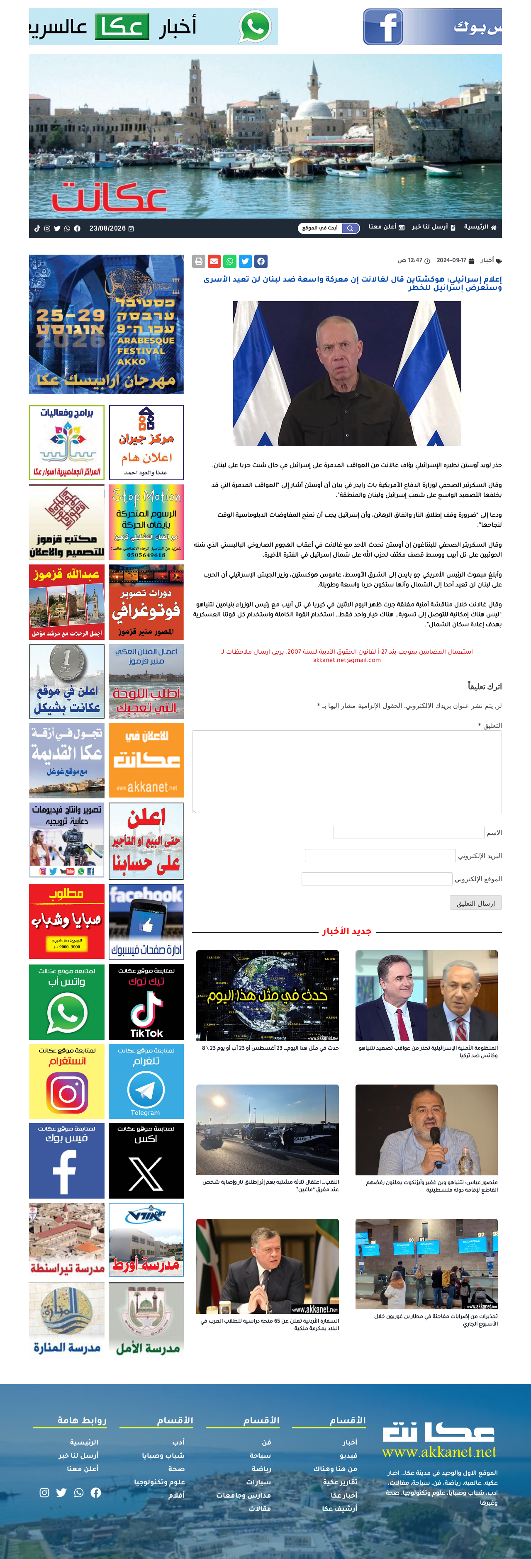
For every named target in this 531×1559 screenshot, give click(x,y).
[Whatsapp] (67, 228)
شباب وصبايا (163, 1456)
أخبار (350, 1443)
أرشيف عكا (340, 1509)
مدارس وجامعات (243, 1496)
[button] (261, 261)
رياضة (261, 1470)
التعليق (490, 725)
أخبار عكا (344, 1496)
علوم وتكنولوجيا (159, 1483)
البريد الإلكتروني (480, 855)
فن (266, 1443)
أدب (178, 1443)
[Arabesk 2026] (106, 391)
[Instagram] (47, 228)
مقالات (259, 1509)
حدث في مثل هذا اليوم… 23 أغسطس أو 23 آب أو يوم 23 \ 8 (270, 1049)
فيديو (349, 1456)
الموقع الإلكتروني (478, 879)
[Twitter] (57, 228)
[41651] (266, 43)
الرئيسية (84, 1443)
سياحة (260, 1456)
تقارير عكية (340, 1483)
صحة (176, 1470)
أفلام (176, 1496)
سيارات (258, 1483)
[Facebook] (77, 228)
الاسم (494, 832)
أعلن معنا (83, 1470)
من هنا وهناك (335, 1470)
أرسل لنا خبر (79, 1456)
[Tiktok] (37, 228)
